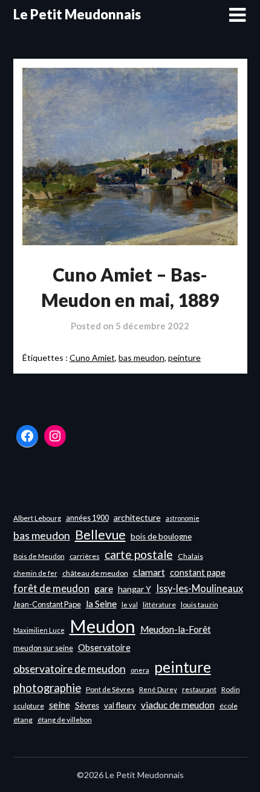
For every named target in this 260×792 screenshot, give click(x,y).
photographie (47, 688)
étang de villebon (64, 719)
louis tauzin (199, 604)
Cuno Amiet (92, 357)
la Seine (101, 603)
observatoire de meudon (69, 668)
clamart (149, 572)
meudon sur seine (43, 648)
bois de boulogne (161, 536)
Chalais (190, 556)
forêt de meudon (51, 588)
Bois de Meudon (39, 556)
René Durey (158, 689)
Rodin (230, 689)
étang (23, 719)
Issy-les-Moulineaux (199, 588)
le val (130, 605)
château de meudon (95, 573)
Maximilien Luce (39, 630)
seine (59, 704)
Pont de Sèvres (110, 689)
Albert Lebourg (37, 518)
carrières (85, 556)
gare (103, 588)
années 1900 (87, 518)
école (228, 705)
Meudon (102, 625)
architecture (137, 517)
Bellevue (100, 534)
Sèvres (87, 705)
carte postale (139, 554)
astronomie (183, 518)
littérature (159, 604)
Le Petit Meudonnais (77, 14)
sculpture (28, 705)
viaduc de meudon (178, 704)
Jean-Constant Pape (47, 604)
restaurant (199, 689)
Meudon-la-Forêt (175, 629)
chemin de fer (35, 573)
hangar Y (134, 589)
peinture (184, 357)
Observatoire (104, 647)
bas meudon (141, 357)
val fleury (120, 705)
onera (140, 670)
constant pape (198, 572)
